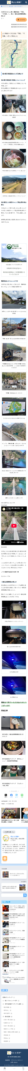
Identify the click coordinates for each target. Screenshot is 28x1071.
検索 (25, 895)
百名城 (7, 1035)
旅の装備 (7, 1007)
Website (4, 861)
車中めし (7, 1010)
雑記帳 (7, 1041)
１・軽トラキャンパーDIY (11, 1000)
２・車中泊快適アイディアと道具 (13, 1004)
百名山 (7, 1038)
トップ (14, 1068)
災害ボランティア (8, 997)
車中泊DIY (8, 1013)
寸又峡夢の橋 (10, 803)
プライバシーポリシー (17, 1060)
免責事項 (7, 1060)
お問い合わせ (14, 1062)
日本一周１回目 (13, 801)
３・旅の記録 (7, 1016)
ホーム (5, 1069)
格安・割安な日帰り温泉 (12, 1032)
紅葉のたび (8, 1023)
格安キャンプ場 (9, 1029)
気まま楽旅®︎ (16, 2)
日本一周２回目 (9, 1026)
